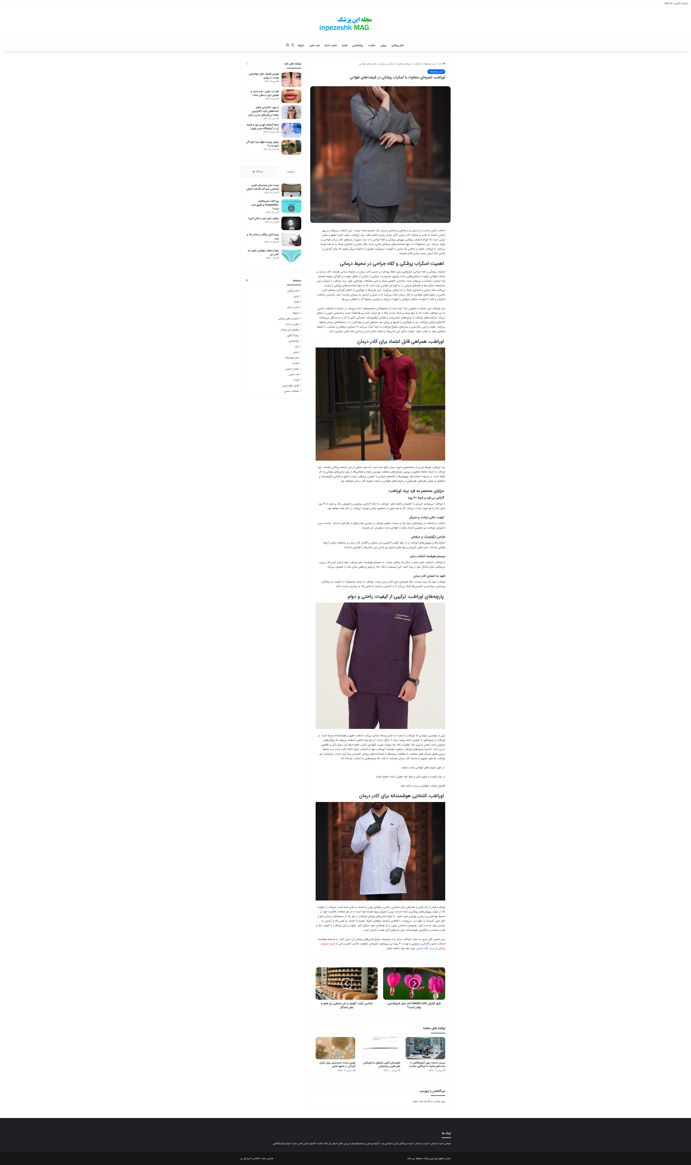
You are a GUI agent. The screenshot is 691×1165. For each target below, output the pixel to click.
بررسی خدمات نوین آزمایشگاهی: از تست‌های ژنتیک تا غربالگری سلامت (427, 1064)
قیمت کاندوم (316, 1143)
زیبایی (383, 45)
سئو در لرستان (422, 1143)
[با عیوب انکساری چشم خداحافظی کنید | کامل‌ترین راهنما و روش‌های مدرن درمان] (291, 112)
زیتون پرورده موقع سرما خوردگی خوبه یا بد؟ (262, 144)
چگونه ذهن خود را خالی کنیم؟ (263, 218)
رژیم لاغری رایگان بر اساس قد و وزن (263, 236)
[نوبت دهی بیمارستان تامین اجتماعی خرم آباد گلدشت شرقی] (291, 190)
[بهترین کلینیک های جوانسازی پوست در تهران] (291, 79)
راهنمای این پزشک (290, 330)
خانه (440, 64)
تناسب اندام (331, 45)
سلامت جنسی (292, 369)
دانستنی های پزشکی (288, 319)
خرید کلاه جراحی (425, 948)
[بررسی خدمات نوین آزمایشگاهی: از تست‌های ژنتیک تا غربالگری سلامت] (425, 1048)
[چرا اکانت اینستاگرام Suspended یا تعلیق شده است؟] (291, 206)
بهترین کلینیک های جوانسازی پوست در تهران (264, 76)
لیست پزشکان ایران (403, 1143)
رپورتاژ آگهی (293, 335)
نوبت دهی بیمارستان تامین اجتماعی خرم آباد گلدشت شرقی (263, 187)
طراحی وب (386, 1143)
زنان (297, 346)
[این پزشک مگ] (345, 24)
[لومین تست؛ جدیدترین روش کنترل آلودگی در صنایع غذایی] (335, 1048)
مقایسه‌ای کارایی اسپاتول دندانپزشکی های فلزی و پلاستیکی (381, 1064)
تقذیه (344, 45)
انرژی (296, 296)
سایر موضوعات (429, 64)
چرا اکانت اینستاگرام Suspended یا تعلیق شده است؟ (265, 205)
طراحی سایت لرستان (441, 1143)
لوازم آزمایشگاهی (281, 1143)
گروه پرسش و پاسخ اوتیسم (365, 1143)
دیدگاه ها (257, 171)
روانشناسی (357, 45)
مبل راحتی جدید (300, 1143)
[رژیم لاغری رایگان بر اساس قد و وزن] (291, 239)
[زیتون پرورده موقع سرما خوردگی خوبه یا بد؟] (291, 147)
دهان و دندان (292, 324)
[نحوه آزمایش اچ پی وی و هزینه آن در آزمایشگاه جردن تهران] (291, 130)
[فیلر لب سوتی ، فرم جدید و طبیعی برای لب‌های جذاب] (291, 96)
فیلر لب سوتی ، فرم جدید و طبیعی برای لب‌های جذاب (265, 93)
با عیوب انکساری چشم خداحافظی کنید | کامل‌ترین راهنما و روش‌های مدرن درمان (263, 111)
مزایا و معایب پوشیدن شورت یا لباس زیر (263, 252)
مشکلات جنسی (291, 391)
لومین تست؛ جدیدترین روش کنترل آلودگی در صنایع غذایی (337, 1064)
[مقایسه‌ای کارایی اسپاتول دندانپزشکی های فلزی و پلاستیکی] (380, 1048)
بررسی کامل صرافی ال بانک (337, 1143)
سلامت (371, 45)
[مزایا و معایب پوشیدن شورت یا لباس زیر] (291, 255)
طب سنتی (314, 45)
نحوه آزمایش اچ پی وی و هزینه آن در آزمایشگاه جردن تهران (263, 126)
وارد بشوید (417, 1101)
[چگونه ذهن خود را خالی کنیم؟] (291, 223)
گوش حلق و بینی (290, 385)
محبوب (291, 171)
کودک (296, 380)
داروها (301, 45)
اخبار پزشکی (398, 45)
